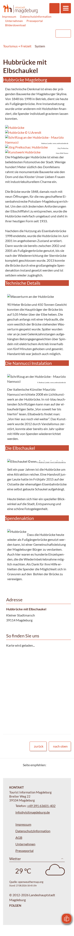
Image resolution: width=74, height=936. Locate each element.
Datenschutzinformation (35, 16)
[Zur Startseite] (20, 8)
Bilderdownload (15, 25)
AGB (18, 837)
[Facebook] (56, 765)
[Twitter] (50, 765)
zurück (38, 746)
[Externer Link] (26, 33)
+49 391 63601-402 (41, 806)
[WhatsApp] (66, 765)
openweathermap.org (30, 881)
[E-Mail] (61, 765)
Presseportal (35, 21)
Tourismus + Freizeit (17, 46)
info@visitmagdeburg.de (32, 812)
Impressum (9, 16)
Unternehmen (14, 21)
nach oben (60, 746)
